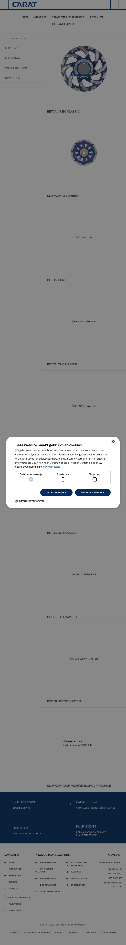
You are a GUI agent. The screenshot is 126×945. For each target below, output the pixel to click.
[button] (29, 501)
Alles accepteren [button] (92, 492)
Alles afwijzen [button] (56, 492)
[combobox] (114, 441)
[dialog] (63, 472)
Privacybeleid (52, 466)
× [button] (114, 444)
